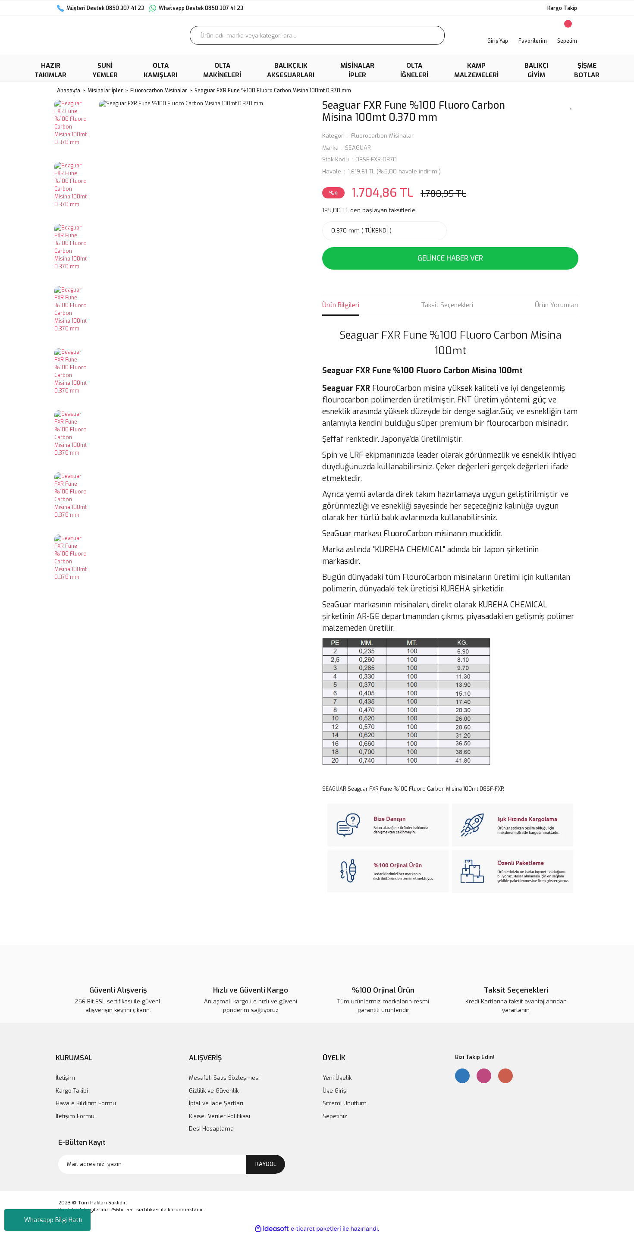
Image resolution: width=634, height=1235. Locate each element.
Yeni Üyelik (337, 1077)
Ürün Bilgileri (340, 305)
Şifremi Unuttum (345, 1103)
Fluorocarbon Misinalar (382, 135)
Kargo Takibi (72, 1090)
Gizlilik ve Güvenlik (214, 1090)
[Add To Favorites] (571, 105)
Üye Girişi (335, 1090)
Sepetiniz (335, 1116)
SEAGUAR (358, 147)
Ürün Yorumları (556, 305)
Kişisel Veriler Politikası (219, 1116)
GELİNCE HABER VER (450, 258)
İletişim (65, 1077)
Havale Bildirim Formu (86, 1103)
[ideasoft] (271, 1229)
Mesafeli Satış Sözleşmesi (224, 1077)
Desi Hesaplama (211, 1128)
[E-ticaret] (316, 1228)
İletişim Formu (75, 1116)
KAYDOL (265, 1164)
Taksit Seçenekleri (447, 305)
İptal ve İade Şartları (216, 1103)
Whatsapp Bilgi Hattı (53, 1220)
